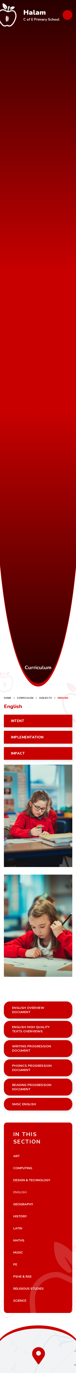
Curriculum (25, 698)
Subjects (45, 698)
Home (7, 698)
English (63, 698)
